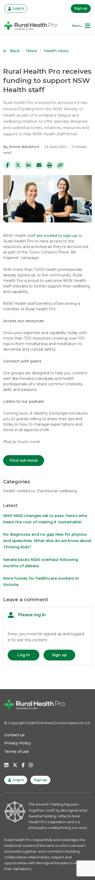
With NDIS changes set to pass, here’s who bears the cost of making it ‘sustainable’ (45, 518)
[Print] (49, 165)
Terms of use (16, 751)
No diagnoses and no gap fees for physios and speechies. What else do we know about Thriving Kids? (47, 540)
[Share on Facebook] (7, 165)
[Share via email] (39, 165)
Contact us (14, 735)
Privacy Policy (17, 743)
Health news (56, 50)
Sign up (80, 8)
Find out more (23, 460)
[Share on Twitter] (18, 165)
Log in (18, 8)
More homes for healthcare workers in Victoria (41, 581)
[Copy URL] (60, 165)
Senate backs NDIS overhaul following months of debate (40, 562)
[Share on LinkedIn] (28, 165)
